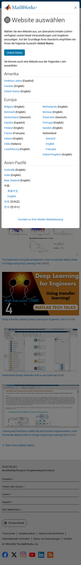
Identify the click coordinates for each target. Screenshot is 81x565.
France (8, 133)
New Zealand (11, 180)
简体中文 (13, 191)
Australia (9, 169)
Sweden (47, 127)
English (50, 143)
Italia (7, 143)
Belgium (9, 106)
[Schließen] (75, 7)
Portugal (48, 122)
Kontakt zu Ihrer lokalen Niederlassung (40, 219)
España (8, 122)
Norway (47, 111)
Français (51, 149)
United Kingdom (52, 154)
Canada (8, 86)
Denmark (9, 111)
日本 (6, 201)
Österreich (49, 117)
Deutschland (11, 117)
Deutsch (50, 138)
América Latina (13, 80)
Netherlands (50, 106)
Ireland (8, 138)
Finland (8, 127)
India (7, 175)
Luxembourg (11, 149)
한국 (6, 206)
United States (12, 91)
